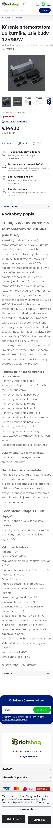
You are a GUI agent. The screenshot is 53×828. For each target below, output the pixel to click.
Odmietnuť (13, 819)
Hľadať (45, 10)
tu (48, 802)
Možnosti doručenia (16, 121)
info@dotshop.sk (29, 756)
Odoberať (42, 710)
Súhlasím (39, 820)
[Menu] (49, 3)
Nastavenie (26, 809)
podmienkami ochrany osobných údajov (23, 718)
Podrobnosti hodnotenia (42, 45)
